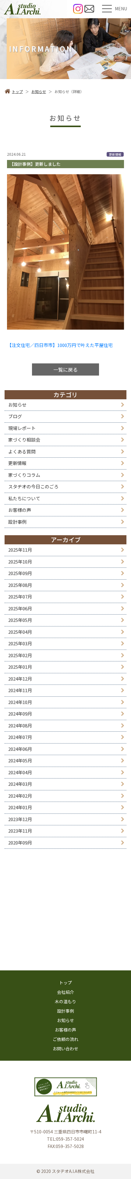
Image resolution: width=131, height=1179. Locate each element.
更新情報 (17, 463)
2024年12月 (20, 678)
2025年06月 (20, 608)
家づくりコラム (24, 475)
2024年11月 (20, 690)
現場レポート (22, 428)
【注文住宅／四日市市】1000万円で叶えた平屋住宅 (60, 345)
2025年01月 (20, 667)
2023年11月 (20, 830)
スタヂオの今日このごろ (33, 486)
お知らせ (17, 404)
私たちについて (24, 498)
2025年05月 (20, 620)
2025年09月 (20, 573)
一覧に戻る (65, 369)
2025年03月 (20, 643)
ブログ (15, 416)
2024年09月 (20, 713)
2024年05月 (20, 760)
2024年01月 (20, 807)
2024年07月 (20, 737)
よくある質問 (22, 451)
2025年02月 (20, 655)
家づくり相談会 (24, 439)
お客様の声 (19, 510)
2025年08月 (20, 585)
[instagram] (78, 9)
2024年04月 (20, 772)
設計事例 (17, 521)
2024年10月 (20, 702)
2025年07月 (20, 596)
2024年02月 (20, 795)
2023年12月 (20, 819)
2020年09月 (20, 842)
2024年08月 (20, 725)
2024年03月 (20, 784)
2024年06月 (20, 749)
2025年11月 (20, 549)
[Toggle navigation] (107, 8)
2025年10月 (20, 561)
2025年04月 (20, 632)
